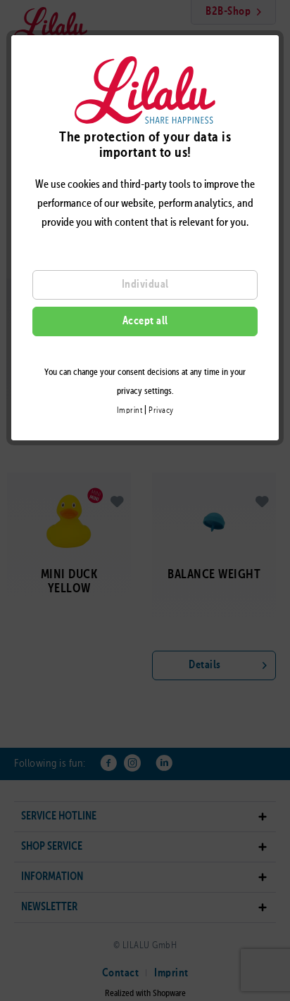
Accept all (145, 321)
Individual (145, 285)
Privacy (161, 411)
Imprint (130, 411)
